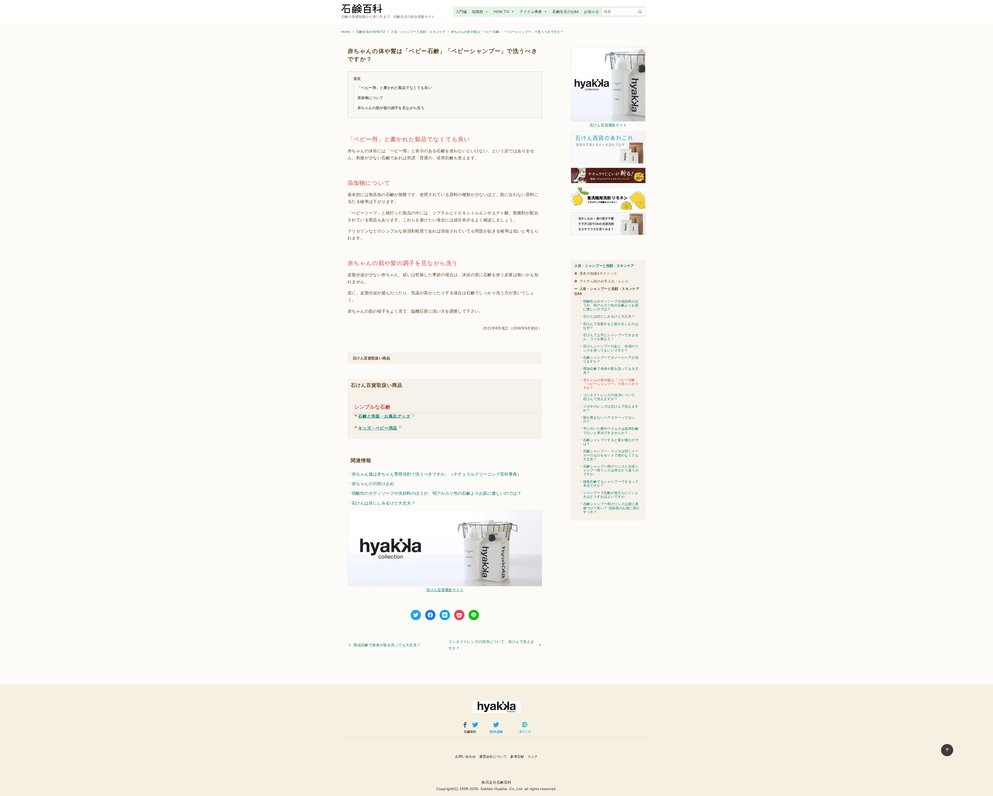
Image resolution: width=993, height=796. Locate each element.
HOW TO (501, 12)
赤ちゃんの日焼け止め (373, 484)
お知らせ (591, 12)
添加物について (370, 98)
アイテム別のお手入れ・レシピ (604, 281)
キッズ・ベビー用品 (377, 427)
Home (346, 32)
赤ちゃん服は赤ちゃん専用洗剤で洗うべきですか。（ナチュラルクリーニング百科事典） (436, 474)
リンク (533, 757)
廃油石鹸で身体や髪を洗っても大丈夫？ (386, 645)
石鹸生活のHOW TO (371, 32)
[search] (640, 11)
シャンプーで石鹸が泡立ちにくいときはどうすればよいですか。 (610, 495)
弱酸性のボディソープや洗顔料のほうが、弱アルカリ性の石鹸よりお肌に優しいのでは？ (436, 493)
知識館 (477, 12)
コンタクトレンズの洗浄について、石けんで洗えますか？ (491, 645)
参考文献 (517, 757)
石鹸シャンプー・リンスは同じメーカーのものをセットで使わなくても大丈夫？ (610, 455)
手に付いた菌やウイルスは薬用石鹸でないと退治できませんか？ (610, 430)
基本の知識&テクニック (598, 273)
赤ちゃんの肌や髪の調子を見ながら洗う (390, 108)
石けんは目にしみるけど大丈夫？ (383, 503)
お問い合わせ (465, 757)
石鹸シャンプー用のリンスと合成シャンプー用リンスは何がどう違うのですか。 (610, 470)
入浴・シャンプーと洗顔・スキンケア (418, 32)
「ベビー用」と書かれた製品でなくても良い (394, 88)
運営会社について (493, 757)
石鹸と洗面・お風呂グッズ (384, 415)
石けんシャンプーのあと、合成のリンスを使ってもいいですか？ (610, 348)
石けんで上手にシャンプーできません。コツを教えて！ (610, 337)
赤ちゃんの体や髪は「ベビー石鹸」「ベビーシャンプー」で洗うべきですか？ (507, 32)
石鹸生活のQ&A (565, 12)
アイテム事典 (531, 12)
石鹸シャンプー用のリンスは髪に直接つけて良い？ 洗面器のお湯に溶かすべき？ (611, 508)
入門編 (461, 12)
